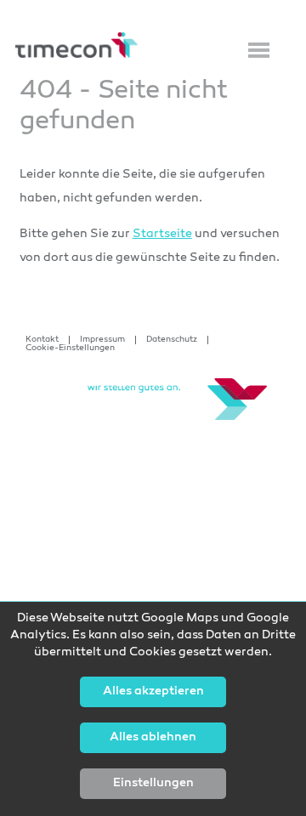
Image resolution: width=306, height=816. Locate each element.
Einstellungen (153, 784)
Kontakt (42, 340)
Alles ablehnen (153, 738)
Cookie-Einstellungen (70, 348)
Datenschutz (171, 340)
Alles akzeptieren (153, 692)
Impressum (102, 340)
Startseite (162, 234)
